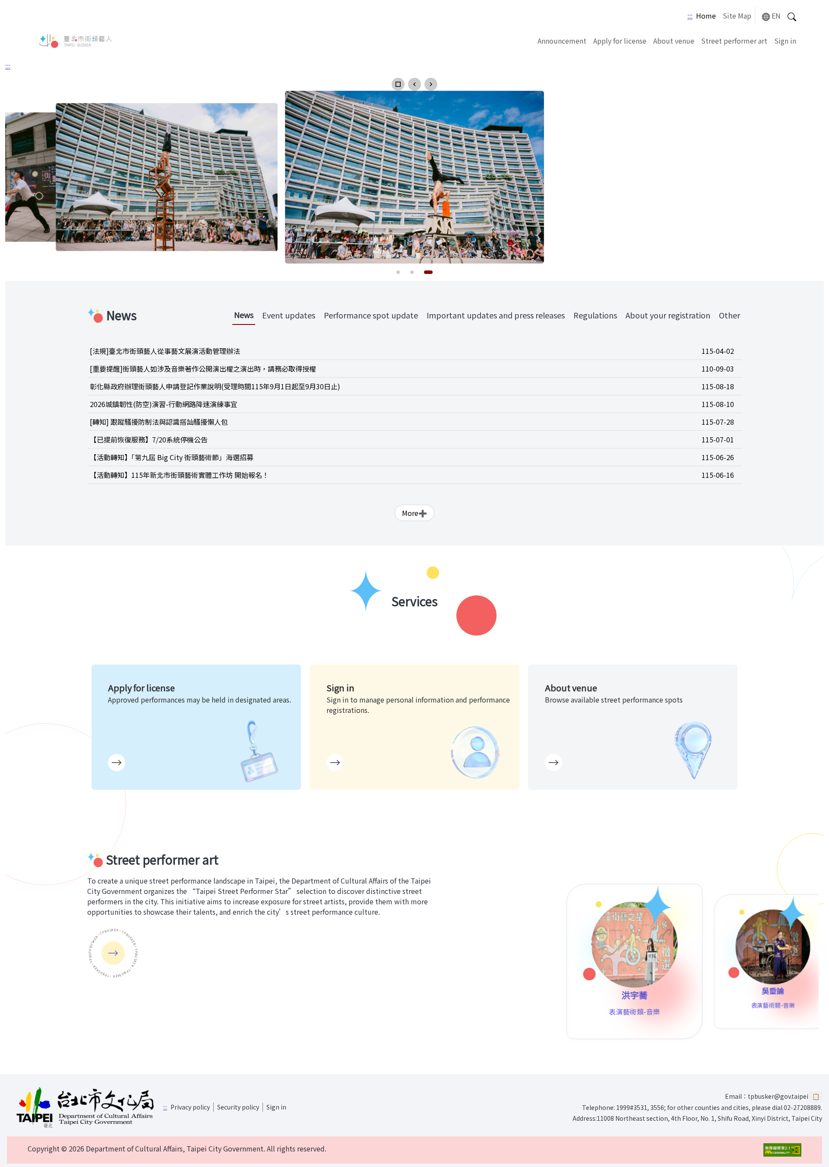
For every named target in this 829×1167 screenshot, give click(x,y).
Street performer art (734, 40)
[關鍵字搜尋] (792, 16)
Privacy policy (190, 1107)
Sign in (785, 40)
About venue (673, 40)
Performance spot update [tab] (371, 315)
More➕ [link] (414, 513)
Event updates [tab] (288, 315)
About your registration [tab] (668, 315)
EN (776, 15)
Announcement (562, 40)
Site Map (737, 15)
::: (690, 15)
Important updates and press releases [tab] (496, 315)
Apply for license (619, 40)
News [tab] (243, 314)
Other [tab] (729, 315)
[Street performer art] (113, 953)
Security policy (238, 1107)
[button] (398, 84)
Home (706, 15)
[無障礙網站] (782, 1150)
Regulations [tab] (595, 315)
